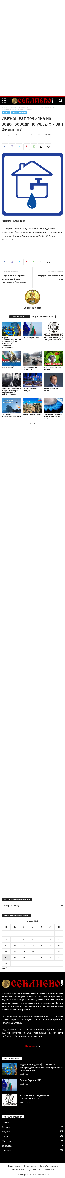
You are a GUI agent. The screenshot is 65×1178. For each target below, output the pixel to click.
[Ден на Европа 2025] (32, 329)
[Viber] (12, 146)
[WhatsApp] (34, 146)
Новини (13, 107)
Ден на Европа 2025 (31, 338)
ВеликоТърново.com (49, 1166)
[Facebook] (5, 146)
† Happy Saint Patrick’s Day (49, 277)
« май (4, 968)
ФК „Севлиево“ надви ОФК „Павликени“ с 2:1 (53, 339)
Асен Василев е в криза (51, 390)
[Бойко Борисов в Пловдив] (32, 380)
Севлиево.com (22, 135)
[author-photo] (32, 297)
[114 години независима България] (11, 405)
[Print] (48, 146)
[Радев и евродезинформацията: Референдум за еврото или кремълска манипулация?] (11, 329)
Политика (6, 1150)
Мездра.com (49, 1170)
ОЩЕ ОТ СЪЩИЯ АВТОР (42, 317)
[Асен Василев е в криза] (53, 380)
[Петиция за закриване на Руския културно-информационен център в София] (11, 380)
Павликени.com (17, 1170)
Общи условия (30, 1166)
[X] (19, 146)
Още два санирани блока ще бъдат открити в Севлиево (14, 279)
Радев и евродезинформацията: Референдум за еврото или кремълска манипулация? (11, 342)
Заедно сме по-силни (32, 414)
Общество (6, 1141)
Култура (5, 1127)
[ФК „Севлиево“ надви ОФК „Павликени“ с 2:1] (53, 329)
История (5, 1136)
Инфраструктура (25, 107)
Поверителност (13, 1166)
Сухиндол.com (34, 1170)
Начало (4, 107)
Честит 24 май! (8, 367)
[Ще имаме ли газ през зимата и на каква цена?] (53, 405)
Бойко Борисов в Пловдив (30, 390)
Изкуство (6, 1131)
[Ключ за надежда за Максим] (53, 358)
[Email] (41, 146)
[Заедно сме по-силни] (32, 405)
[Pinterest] (26, 146)
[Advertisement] (32, 48)
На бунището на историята (30, 368)
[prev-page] (30, 423)
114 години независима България (11, 415)
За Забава (6, 1146)
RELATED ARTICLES (20, 317)
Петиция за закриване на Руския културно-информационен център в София (11, 392)
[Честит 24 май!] (11, 358)
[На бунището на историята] (32, 358)
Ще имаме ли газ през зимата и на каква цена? (53, 416)
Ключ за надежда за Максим (52, 368)
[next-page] (34, 423)
